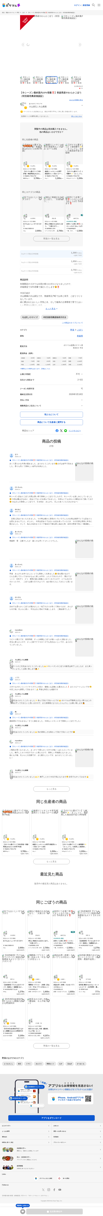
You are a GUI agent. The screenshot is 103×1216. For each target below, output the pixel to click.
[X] (43, 1190)
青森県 (80, 336)
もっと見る (51, 789)
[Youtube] (60, 1190)
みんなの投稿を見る (76, 100)
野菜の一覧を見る (51, 239)
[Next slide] (79, 44)
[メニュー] (99, 5)
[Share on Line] (65, 430)
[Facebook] (54, 1190)
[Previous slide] (23, 44)
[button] (51, 105)
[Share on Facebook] (57, 430)
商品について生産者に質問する (51, 422)
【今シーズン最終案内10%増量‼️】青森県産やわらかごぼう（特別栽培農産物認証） (52, 12)
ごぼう (80, 330)
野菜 (18, 12)
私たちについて (51, 414)
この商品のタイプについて (72, 323)
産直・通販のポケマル (8, 12)
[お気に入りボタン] (40, 146)
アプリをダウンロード (51, 1118)
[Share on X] (61, 430)
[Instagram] (49, 1190)
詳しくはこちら (76, 116)
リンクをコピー (75, 431)
